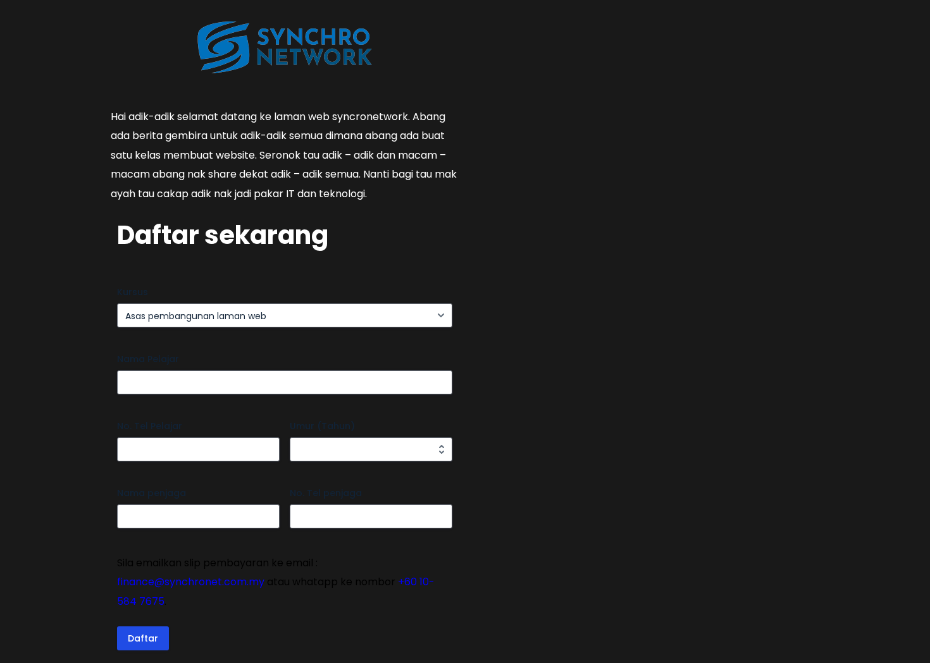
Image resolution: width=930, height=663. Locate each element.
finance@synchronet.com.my (190, 582)
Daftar (143, 638)
